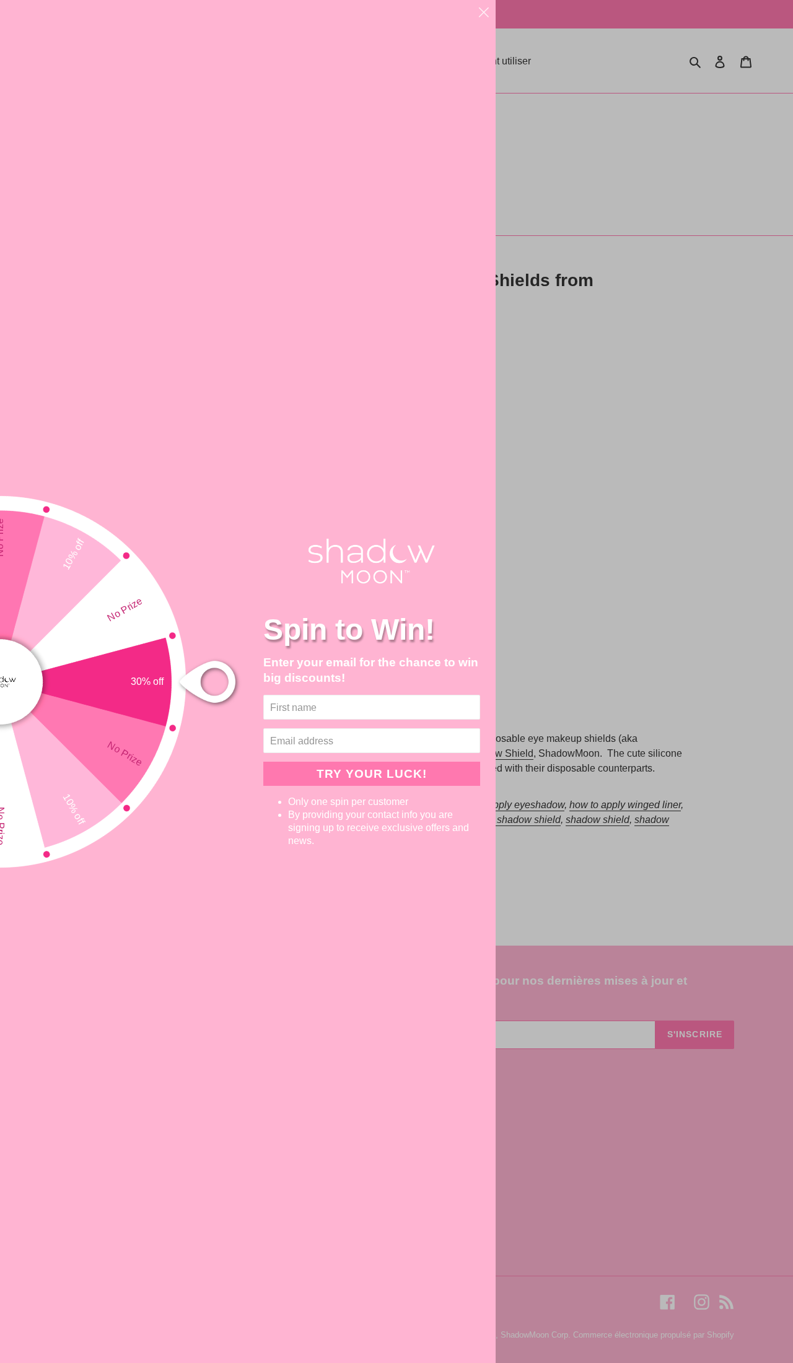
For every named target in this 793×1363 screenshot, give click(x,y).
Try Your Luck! (372, 773)
